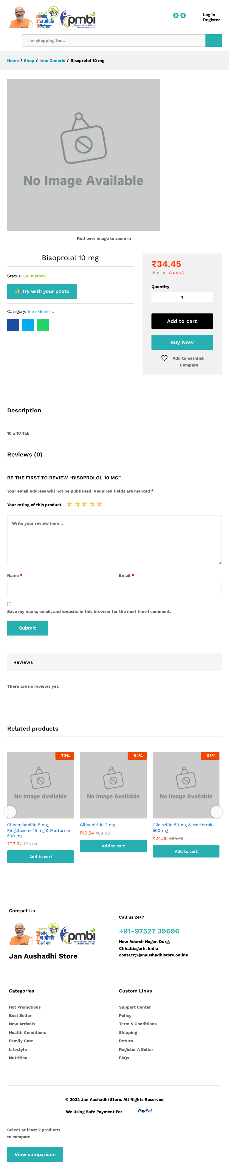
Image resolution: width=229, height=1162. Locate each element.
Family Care (21, 1040)
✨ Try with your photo (42, 291)
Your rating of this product (34, 504)
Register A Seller (136, 1049)
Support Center (135, 1007)
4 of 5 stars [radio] (92, 504)
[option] (40, 812)
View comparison (35, 1154)
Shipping (128, 1032)
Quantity (160, 287)
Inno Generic (41, 311)
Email (126, 575)
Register (211, 19)
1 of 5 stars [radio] (69, 504)
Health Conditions (27, 1032)
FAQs (124, 1057)
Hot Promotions (25, 1007)
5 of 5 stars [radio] (99, 504)
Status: (14, 276)
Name (14, 575)
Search (213, 40)
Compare (189, 365)
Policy (125, 1015)
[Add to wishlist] (46, 815)
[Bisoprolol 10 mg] (13, 325)
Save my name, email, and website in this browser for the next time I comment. (89, 611)
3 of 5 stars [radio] (84, 504)
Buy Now (182, 342)
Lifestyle (18, 1049)
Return (126, 1040)
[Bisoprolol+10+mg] (28, 325)
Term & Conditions (138, 1023)
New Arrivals (22, 1023)
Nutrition (18, 1057)
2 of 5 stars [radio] (77, 504)
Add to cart (182, 321)
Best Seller (20, 1015)
